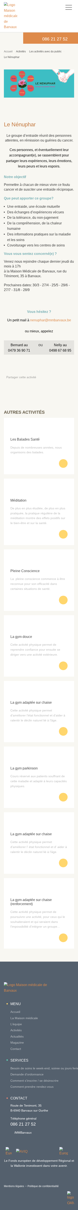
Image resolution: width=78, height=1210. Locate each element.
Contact (15, 1049)
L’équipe (16, 1024)
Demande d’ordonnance (27, 1074)
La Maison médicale (24, 1018)
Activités (21, 51)
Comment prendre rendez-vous (32, 1086)
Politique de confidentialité (43, 1186)
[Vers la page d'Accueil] (10, 16)
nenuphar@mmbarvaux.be (50, 320)
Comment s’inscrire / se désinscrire (34, 1080)
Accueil (8, 51)
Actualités (17, 1036)
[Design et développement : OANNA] (70, 1198)
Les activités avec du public (45, 51)
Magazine (17, 1042)
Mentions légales (14, 1186)
